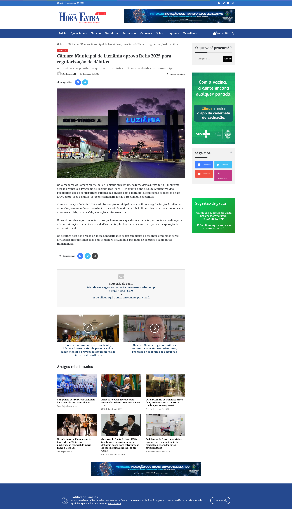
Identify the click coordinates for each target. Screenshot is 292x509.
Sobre (159, 33)
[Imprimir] (95, 256)
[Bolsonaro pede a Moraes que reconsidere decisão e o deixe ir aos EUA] (121, 385)
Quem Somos (79, 33)
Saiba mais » (114, 503)
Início (62, 33)
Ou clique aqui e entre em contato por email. (122, 297)
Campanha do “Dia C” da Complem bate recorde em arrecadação (76, 401)
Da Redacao (68, 74)
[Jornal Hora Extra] (82, 17)
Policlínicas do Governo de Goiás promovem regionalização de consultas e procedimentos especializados (164, 443)
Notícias (96, 33)
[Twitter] (85, 82)
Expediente (190, 33)
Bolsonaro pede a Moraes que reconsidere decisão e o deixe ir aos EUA (121, 402)
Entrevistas (129, 33)
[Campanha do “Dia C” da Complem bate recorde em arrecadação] (77, 385)
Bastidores (111, 33)
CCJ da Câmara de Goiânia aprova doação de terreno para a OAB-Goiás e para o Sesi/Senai (164, 402)
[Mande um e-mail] (75, 74)
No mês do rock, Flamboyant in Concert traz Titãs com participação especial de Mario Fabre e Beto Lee (74, 443)
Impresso (173, 33)
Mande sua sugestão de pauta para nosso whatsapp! (121, 289)
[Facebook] (78, 82)
